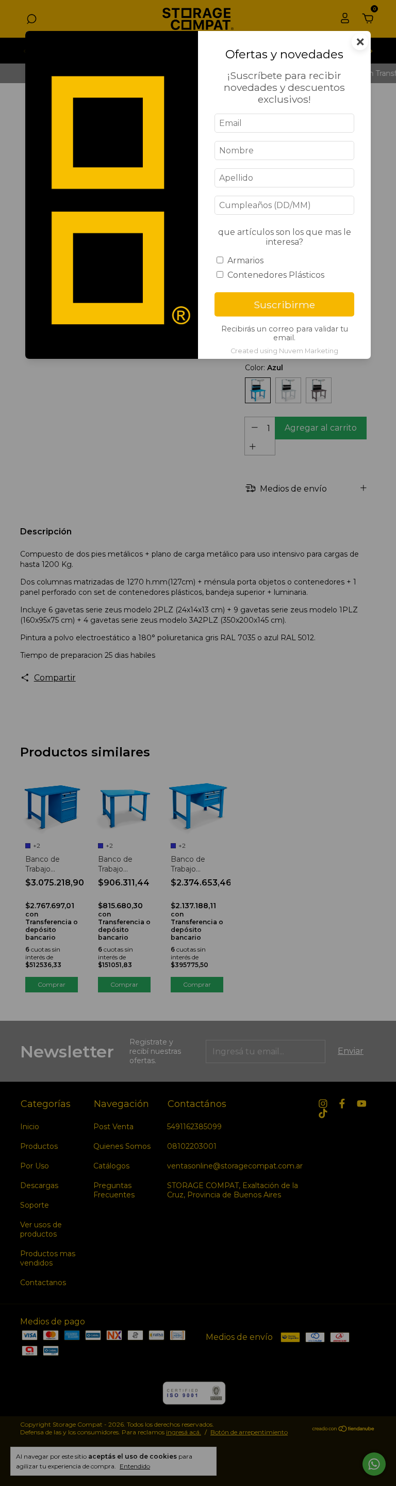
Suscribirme (284, 304)
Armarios (245, 260)
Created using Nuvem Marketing (284, 351)
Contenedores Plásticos (275, 275)
